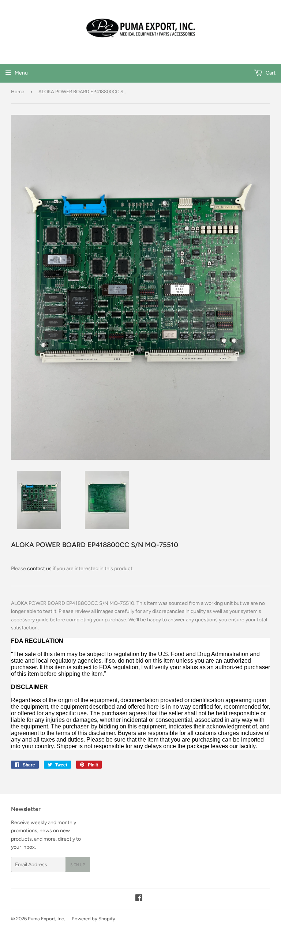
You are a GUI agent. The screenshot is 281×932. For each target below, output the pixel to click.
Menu (21, 73)
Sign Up (77, 864)
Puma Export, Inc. (46, 918)
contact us (39, 568)
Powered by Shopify (93, 918)
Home (17, 91)
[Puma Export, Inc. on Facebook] (139, 899)
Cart (270, 73)
